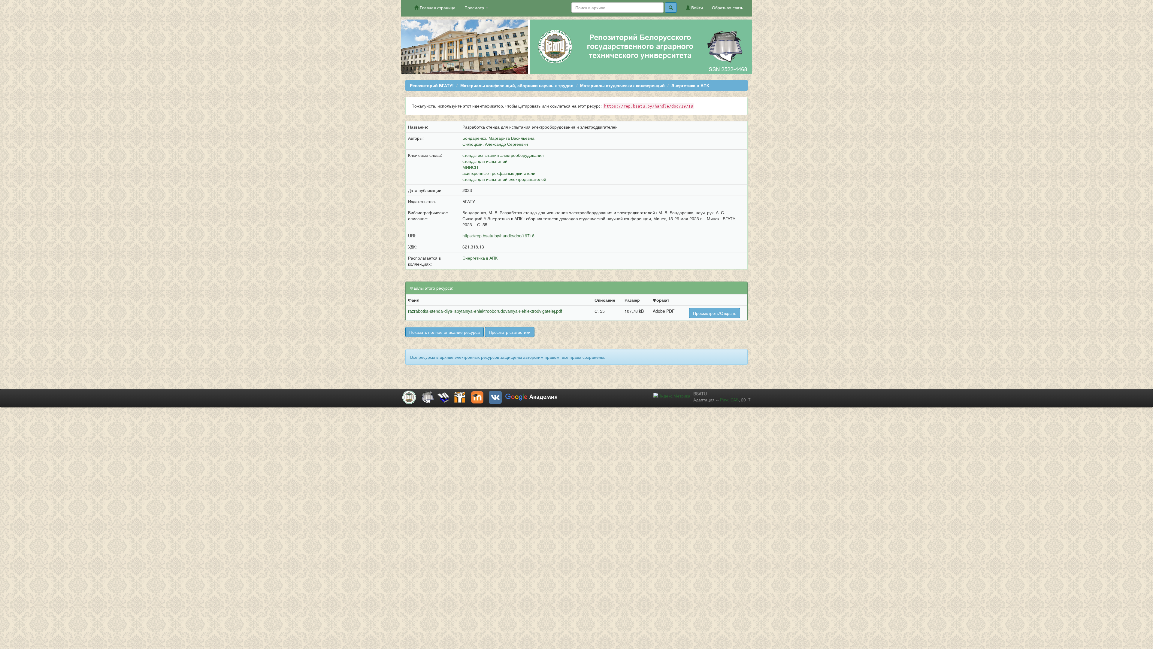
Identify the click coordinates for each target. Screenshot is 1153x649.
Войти (696, 8)
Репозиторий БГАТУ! (432, 85)
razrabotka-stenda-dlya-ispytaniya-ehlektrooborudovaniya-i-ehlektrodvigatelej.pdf (485, 311)
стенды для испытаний (484, 161)
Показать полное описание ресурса (444, 332)
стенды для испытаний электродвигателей (504, 179)
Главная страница (437, 8)
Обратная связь (727, 8)
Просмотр (475, 8)
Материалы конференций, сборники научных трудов (516, 85)
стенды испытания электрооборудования (503, 155)
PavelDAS (729, 400)
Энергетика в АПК (690, 85)
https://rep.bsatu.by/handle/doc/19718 (498, 236)
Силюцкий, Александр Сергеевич (495, 144)
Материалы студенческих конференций (622, 85)
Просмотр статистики (510, 332)
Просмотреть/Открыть (714, 313)
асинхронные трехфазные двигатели (498, 173)
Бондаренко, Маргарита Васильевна (498, 138)
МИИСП (470, 167)
